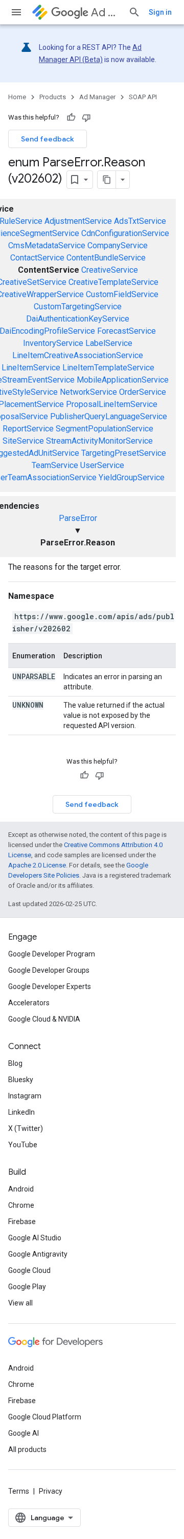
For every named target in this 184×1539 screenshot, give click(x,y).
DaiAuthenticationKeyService (77, 319)
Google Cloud (29, 1270)
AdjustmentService (78, 221)
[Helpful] (71, 117)
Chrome (21, 1205)
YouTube (22, 1145)
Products (52, 97)
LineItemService (31, 367)
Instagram (24, 1096)
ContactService (37, 258)
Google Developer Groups (48, 970)
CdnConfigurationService (125, 233)
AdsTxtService (140, 221)
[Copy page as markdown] (107, 179)
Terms (18, 1491)
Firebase (22, 1221)
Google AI (23, 1433)
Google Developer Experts (49, 986)
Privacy (50, 1491)
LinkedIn (21, 1112)
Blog (15, 1063)
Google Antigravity (37, 1254)
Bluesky (20, 1080)
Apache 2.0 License (37, 865)
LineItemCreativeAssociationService (77, 355)
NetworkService (88, 392)
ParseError (78, 518)
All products (27, 1449)
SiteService (23, 441)
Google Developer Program (51, 954)
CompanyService (117, 245)
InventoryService (53, 343)
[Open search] (134, 12)
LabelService (108, 343)
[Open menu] (16, 12)
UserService (102, 465)
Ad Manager (105, 12)
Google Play (27, 1287)
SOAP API (143, 97)
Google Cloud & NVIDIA (44, 1019)
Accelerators (29, 1003)
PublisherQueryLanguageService (108, 416)
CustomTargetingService (78, 306)
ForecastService (126, 331)
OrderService (142, 392)
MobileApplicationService (123, 380)
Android (21, 1189)
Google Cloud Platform (44, 1417)
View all (20, 1303)
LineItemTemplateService (108, 367)
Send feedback (47, 138)
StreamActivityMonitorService (99, 441)
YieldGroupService (132, 477)
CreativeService (109, 270)
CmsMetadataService (46, 245)
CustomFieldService (122, 294)
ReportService (28, 428)
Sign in (160, 12)
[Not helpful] (86, 117)
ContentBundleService (106, 258)
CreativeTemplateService (113, 282)
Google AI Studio (34, 1238)
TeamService (55, 465)
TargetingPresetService (123, 453)
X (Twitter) (25, 1128)
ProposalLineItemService (111, 404)
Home (17, 97)
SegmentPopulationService (104, 428)
